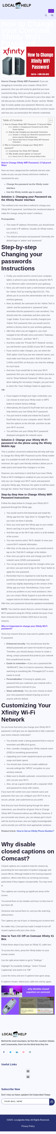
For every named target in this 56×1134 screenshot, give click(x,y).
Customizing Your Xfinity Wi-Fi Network (24, 151)
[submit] (52, 1101)
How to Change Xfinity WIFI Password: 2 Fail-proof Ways (28, 124)
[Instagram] (30, 1052)
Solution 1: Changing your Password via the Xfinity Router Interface (30, 128)
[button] (28, 1071)
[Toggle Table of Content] (49, 120)
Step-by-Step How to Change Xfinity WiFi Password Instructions (31, 141)
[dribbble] (23, 1052)
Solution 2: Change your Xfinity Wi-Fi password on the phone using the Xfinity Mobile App (32, 136)
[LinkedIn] (17, 1052)
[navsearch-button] (46, 15)
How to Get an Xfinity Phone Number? (35, 831)
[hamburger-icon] (51, 11)
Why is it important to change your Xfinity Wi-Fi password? (24, 146)
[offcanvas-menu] (52, 15)
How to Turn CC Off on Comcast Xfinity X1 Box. (29, 156)
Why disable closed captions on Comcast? (25, 154)
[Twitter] (10, 1052)
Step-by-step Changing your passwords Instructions (28, 132)
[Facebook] (4, 1052)
